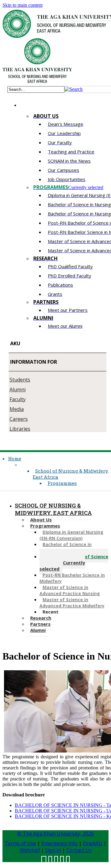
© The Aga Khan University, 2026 (55, 833)
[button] (73, 89)
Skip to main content (22, 5)
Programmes (62, 483)
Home (14, 458)
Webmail (30, 850)
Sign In (53, 850)
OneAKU (92, 843)
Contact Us (79, 850)
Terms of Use (20, 843)
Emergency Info (59, 843)
